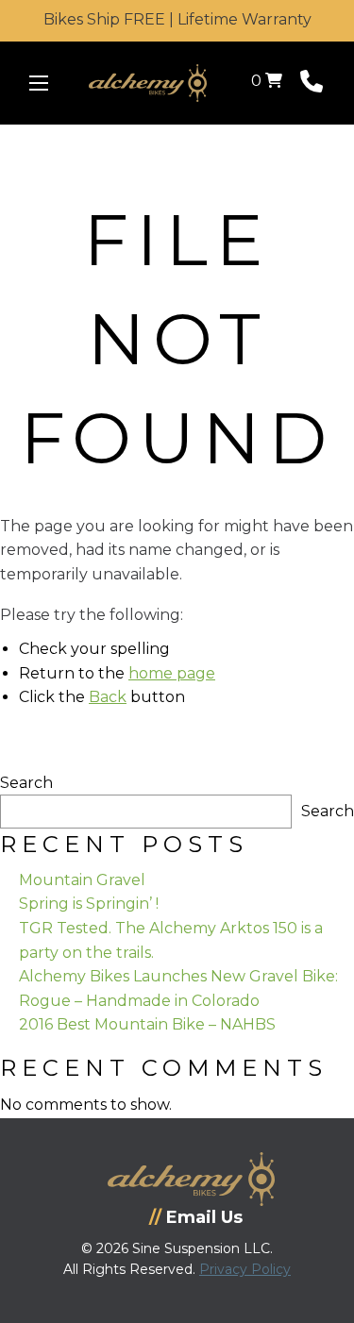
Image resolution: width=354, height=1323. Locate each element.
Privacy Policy (245, 1269)
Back (107, 697)
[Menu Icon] (38, 83)
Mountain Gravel (82, 880)
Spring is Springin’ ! (89, 904)
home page (171, 673)
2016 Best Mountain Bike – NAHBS (147, 1024)
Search (26, 783)
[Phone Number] (311, 85)
